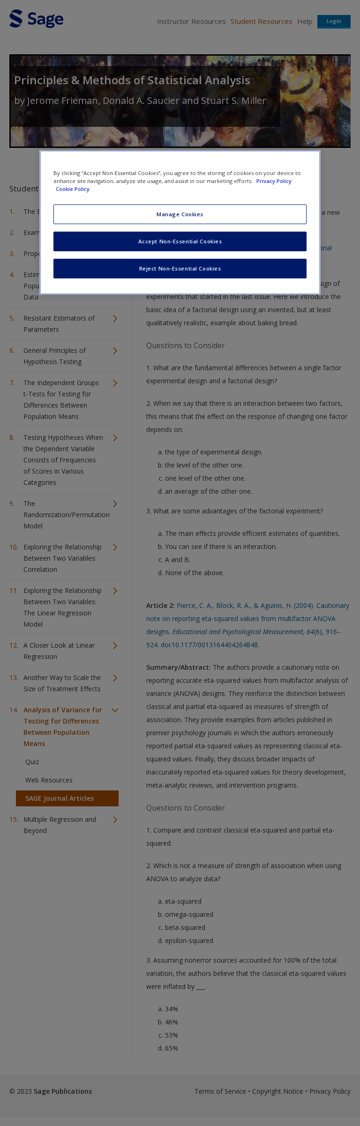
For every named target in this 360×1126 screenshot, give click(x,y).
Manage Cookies (180, 214)
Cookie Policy (73, 188)
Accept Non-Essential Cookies (180, 241)
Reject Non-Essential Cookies (180, 268)
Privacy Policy (274, 180)
